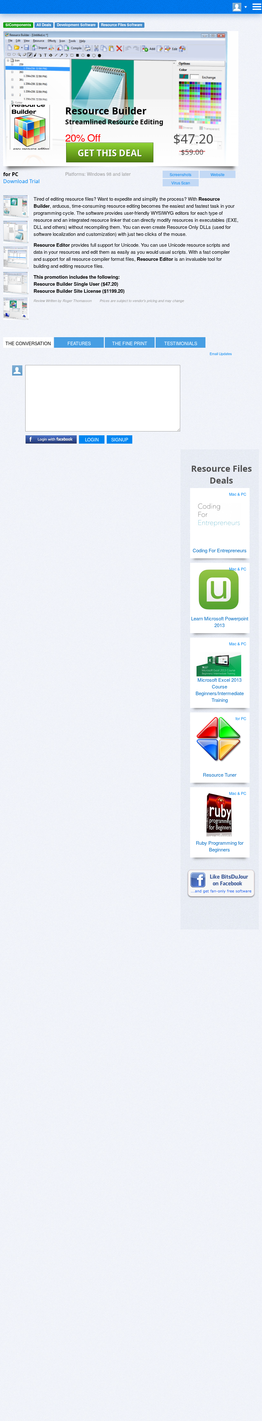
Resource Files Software (121, 24)
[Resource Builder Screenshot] (16, 206)
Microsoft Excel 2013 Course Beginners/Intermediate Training (220, 689)
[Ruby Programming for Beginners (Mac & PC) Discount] (219, 811)
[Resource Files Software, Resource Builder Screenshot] (16, 309)
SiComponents (18, 24)
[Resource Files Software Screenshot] (16, 232)
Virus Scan (180, 182)
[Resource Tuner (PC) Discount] (219, 737)
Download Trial (21, 181)
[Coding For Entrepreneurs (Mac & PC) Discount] (219, 512)
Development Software (76, 24)
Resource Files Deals (221, 474)
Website (218, 174)
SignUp (119, 439)
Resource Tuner (219, 774)
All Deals (43, 24)
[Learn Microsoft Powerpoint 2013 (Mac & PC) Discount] (219, 587)
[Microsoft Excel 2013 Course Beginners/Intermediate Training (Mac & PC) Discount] (219, 662)
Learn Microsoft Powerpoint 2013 (219, 621)
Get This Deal (110, 153)
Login (92, 439)
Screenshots (180, 174)
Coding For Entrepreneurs (220, 550)
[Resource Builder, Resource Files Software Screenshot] (16, 257)
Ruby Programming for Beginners (219, 846)
